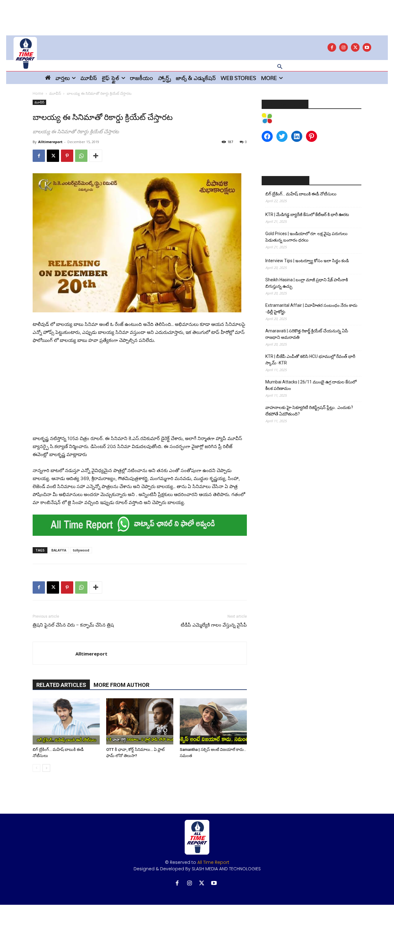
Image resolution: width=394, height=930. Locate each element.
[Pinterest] (67, 156)
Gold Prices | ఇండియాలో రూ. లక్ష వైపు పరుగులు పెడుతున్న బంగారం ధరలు (306, 237)
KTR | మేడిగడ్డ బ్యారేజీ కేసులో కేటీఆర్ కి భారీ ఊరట (307, 214)
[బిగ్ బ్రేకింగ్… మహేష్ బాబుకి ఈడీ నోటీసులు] (66, 721)
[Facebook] (332, 47)
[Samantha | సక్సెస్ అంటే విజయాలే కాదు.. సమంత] (213, 721)
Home (38, 93)
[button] (279, 67)
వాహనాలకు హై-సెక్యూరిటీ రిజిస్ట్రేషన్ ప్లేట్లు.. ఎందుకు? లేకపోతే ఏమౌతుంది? (309, 410)
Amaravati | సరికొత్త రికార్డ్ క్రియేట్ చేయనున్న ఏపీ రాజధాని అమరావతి (306, 334)
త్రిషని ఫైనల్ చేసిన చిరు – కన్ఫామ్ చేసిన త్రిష (73, 625)
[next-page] (46, 768)
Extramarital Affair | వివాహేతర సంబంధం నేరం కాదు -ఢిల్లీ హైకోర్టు (311, 308)
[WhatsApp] (81, 156)
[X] (355, 47)
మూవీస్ (55, 93)
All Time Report (213, 862)
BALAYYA (58, 550)
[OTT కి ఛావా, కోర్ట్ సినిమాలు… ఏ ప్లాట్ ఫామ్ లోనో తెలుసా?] (139, 721)
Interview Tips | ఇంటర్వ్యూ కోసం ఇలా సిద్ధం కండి (307, 260)
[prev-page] (36, 768)
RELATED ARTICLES (61, 685)
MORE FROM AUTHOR (121, 685)
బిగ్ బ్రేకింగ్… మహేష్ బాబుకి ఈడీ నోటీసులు (300, 193)
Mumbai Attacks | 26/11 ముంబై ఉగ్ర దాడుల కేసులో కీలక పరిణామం (310, 385)
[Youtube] (367, 47)
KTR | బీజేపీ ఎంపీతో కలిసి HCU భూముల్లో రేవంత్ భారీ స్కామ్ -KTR (310, 359)
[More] (95, 156)
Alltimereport (50, 141)
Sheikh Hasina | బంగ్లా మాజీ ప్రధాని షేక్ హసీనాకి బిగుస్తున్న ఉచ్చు (306, 283)
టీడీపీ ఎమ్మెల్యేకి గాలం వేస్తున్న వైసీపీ (214, 625)
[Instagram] (343, 47)
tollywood (81, 550)
